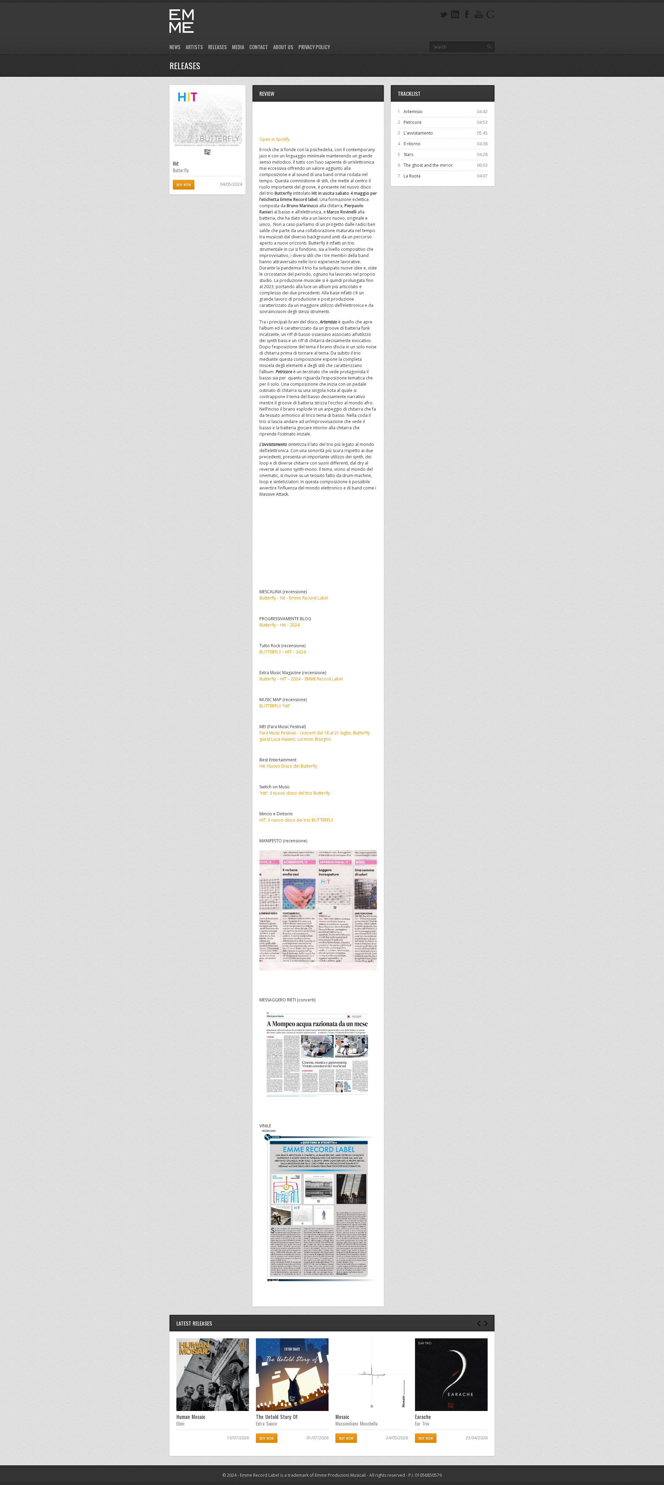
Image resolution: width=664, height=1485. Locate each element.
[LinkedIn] (455, 14)
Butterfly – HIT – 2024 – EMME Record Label (301, 679)
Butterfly (180, 170)
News (175, 47)
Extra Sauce (266, 1423)
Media (238, 47)
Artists (194, 47)
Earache (423, 1416)
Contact (258, 47)
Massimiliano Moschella (356, 1423)
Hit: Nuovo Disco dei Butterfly (288, 766)
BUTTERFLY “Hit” (274, 706)
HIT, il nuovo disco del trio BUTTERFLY (296, 820)
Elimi (180, 1423)
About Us (283, 47)
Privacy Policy (314, 47)
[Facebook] (467, 14)
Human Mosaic (190, 1416)
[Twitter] (443, 14)
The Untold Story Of (277, 1416)
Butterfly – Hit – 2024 (279, 625)
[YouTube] (478, 14)
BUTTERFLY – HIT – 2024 (282, 652)
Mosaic (342, 1416)
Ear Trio (422, 1423)
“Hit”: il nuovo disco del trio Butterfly (294, 793)
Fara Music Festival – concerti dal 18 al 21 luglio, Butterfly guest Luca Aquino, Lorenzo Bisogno (314, 736)
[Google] (490, 14)
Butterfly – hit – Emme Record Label (293, 598)
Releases (217, 47)
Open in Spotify (274, 139)
